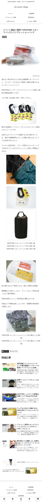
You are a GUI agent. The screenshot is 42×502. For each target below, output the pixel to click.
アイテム (6, 351)
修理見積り (30, 490)
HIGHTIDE (14, 351)
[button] (38, 336)
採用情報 (21, 496)
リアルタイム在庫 (11, 490)
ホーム (11, 487)
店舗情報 (31, 487)
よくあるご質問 (31, 493)
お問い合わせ (11, 493)
